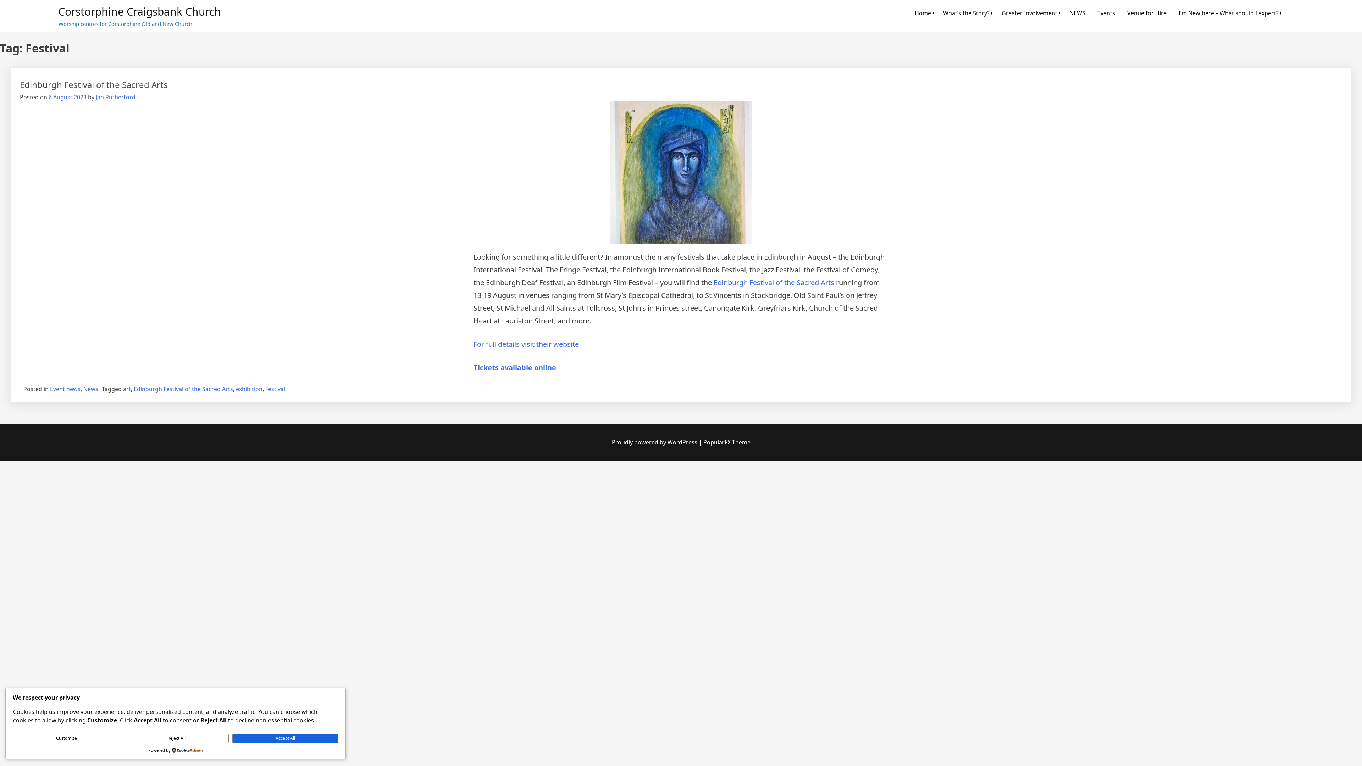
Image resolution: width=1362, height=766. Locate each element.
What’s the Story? (966, 13)
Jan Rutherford (115, 97)
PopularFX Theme (727, 442)
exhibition (249, 389)
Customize (66, 738)
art (127, 389)
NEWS (1077, 13)
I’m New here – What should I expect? (1229, 13)
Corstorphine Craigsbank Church (139, 11)
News (90, 389)
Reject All (176, 738)
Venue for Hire (1147, 13)
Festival (275, 389)
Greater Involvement (1029, 13)
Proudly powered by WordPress (655, 442)
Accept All (285, 738)
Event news (65, 389)
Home (923, 13)
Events (1106, 13)
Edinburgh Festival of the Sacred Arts (94, 84)
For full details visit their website (526, 344)
